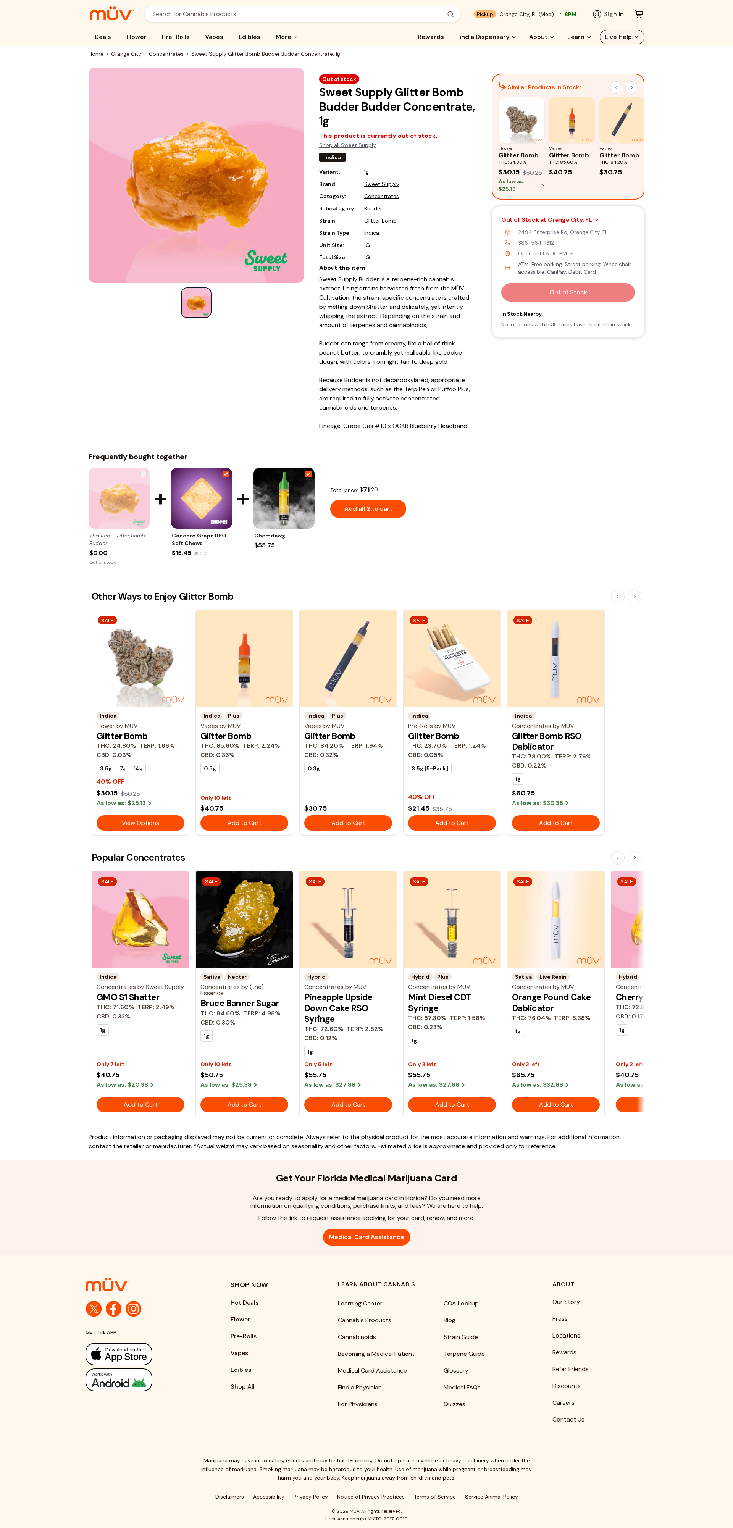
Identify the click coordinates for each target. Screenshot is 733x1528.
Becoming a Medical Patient (376, 1354)
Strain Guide (461, 1337)
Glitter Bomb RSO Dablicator (547, 741)
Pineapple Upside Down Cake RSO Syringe (338, 1008)
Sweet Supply (381, 184)
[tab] (196, 302)
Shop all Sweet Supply (347, 145)
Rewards (431, 37)
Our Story (566, 1302)
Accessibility (268, 1496)
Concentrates (166, 53)
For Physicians (358, 1404)
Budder (373, 208)
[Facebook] (113, 1308)
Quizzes (454, 1404)
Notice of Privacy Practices (371, 1496)
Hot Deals (244, 1303)
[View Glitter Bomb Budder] (119, 498)
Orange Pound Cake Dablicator (551, 1002)
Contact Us (568, 1419)
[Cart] (638, 14)
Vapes (214, 37)
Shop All (243, 1387)
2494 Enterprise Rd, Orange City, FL (563, 232)
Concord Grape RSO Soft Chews (199, 539)
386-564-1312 (536, 242)
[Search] (450, 14)
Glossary (456, 1371)
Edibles (249, 37)
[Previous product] (618, 596)
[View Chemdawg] (284, 498)
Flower (136, 37)
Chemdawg (269, 535)
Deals (103, 37)
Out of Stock (568, 292)
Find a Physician (360, 1387)
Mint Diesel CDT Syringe (439, 1002)
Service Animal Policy (491, 1496)
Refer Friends (570, 1369)
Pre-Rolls (176, 37)
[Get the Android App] (143, 1379)
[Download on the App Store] (143, 1354)
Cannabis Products (364, 1320)
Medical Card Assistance (366, 1237)
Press (560, 1319)
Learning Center (360, 1303)
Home (96, 53)
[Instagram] (133, 1308)
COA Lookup (461, 1303)
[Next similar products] (631, 87)
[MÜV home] (112, 13)
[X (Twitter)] (94, 1308)
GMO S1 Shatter (128, 997)
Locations (566, 1335)
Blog (449, 1320)
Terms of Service (435, 1496)
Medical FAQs (462, 1387)
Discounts (566, 1386)
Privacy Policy (311, 1496)
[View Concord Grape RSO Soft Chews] (201, 498)
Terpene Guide (464, 1354)
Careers (563, 1403)
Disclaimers (229, 1496)
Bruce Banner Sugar (239, 1003)
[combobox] (298, 14)
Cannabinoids (357, 1337)
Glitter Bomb (122, 736)
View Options (140, 823)
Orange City (126, 53)
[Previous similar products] (616, 87)
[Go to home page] (143, 1284)
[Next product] (634, 596)
